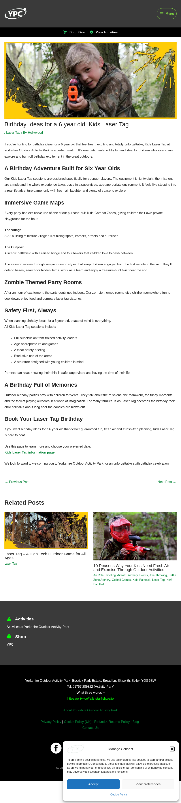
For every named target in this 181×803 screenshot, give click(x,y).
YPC (10, 649)
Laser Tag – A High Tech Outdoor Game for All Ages (44, 555)
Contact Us (90, 732)
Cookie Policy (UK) (77, 726)
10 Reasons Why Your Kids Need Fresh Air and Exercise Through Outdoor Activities (132, 569)
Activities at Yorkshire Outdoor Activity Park (39, 631)
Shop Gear (78, 32)
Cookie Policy (118, 794)
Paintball (98, 588)
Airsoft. (121, 579)
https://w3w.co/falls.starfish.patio (90, 703)
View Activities (105, 32)
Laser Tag (13, 133)
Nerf (166, 584)
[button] (172, 749)
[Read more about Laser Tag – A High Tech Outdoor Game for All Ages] (46, 530)
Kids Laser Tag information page (27, 452)
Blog (135, 726)
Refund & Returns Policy (111, 726)
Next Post (167, 482)
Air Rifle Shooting (104, 579)
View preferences (148, 784)
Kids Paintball (140, 584)
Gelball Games (121, 584)
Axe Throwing (157, 579)
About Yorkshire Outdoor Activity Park (90, 714)
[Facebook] (56, 752)
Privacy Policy (51, 726)
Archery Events (137, 579)
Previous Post (17, 482)
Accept (93, 784)
